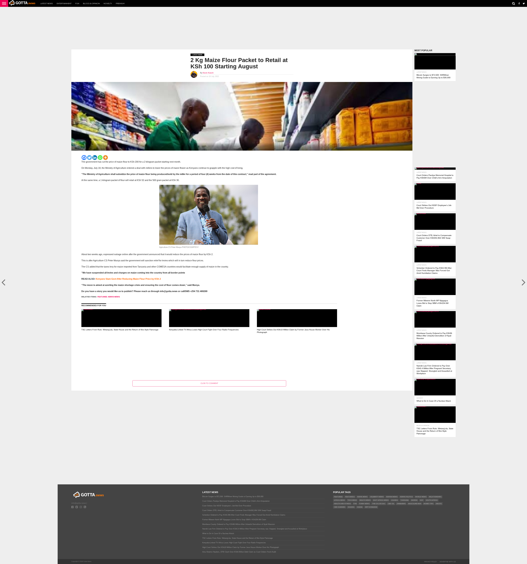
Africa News (339, 500)
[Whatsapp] (100, 157)
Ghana (359, 507)
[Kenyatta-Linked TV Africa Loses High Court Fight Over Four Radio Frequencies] (209, 309)
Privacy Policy (430, 562)
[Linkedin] (94, 157)
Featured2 (350, 497)
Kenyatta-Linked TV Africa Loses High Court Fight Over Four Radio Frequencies (204, 330)
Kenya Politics (406, 497)
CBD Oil (391, 504)
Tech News (352, 500)
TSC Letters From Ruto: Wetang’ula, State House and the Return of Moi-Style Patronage (119, 330)
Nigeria (414, 500)
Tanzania (404, 500)
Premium (120, 3)
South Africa (432, 500)
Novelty (108, 3)
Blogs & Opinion (91, 3)
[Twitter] (89, 157)
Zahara (351, 507)
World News (420, 497)
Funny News (364, 504)
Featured (102, 297)
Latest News (46, 3)
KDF (421, 500)
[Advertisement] (263, 28)
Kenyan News (391, 497)
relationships (435, 497)
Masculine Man (414, 504)
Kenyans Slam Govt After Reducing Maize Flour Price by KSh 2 (128, 279)
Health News (365, 500)
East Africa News (381, 500)
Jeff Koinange (371, 507)
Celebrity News (377, 497)
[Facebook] (84, 157)
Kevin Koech (208, 73)
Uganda (394, 500)
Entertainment (64, 3)
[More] (105, 157)
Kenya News (114, 297)
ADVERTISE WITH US (448, 562)
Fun (77, 3)
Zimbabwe (401, 504)
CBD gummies (339, 507)
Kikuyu (439, 504)
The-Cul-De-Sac (378, 504)
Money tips (428, 504)
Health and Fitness (342, 504)
